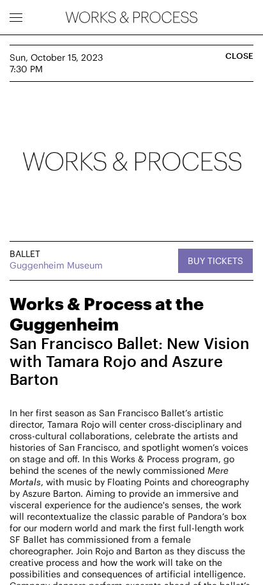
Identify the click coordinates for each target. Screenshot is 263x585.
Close (239, 56)
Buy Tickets (215, 260)
